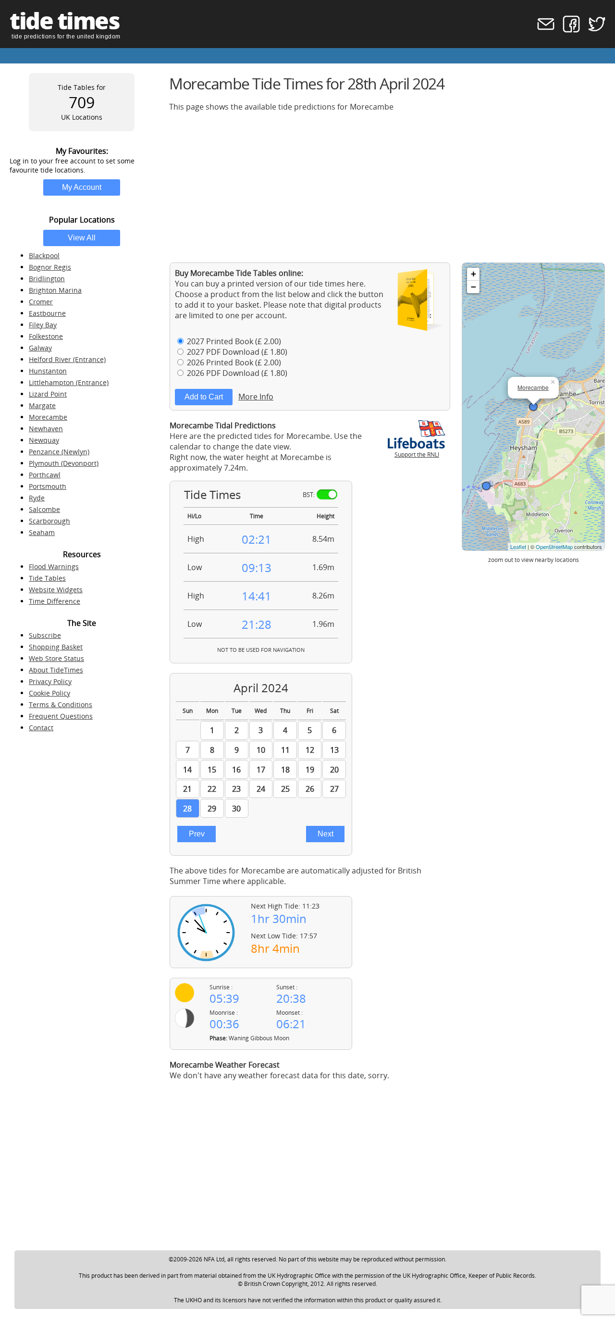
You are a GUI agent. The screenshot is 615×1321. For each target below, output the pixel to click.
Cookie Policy (49, 693)
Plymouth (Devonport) (63, 463)
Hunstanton (48, 370)
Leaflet (518, 546)
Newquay (44, 440)
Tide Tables (47, 578)
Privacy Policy (50, 681)
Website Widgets (56, 589)
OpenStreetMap (554, 546)
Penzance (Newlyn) (59, 451)
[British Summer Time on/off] (327, 494)
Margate (42, 405)
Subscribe (45, 635)
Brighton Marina (55, 290)
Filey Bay (43, 324)
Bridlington (47, 278)
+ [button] (473, 274)
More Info (255, 396)
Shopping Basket (56, 646)
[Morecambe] (533, 406)
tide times (64, 20)
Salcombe (44, 509)
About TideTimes (56, 669)
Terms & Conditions (60, 704)
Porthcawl (45, 474)
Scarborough (49, 520)
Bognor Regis (50, 267)
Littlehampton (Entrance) (69, 382)
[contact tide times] (542, 30)
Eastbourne (47, 313)
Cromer (41, 301)
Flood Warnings (54, 566)
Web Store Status (56, 658)
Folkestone (46, 336)
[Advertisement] (387, 187)
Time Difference (54, 601)
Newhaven (46, 428)
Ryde (37, 497)
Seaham (42, 532)
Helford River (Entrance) (67, 359)
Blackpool (44, 255)
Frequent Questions (61, 716)
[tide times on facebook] (568, 30)
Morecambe (48, 417)
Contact (41, 727)
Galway (40, 347)
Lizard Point (48, 394)
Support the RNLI (416, 454)
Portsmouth (47, 486)
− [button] (473, 287)
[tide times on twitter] (593, 30)
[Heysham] (486, 486)
